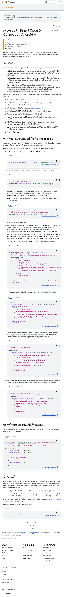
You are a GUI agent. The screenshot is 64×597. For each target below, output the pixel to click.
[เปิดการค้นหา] (39, 2)
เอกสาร (11, 26)
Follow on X (26, 553)
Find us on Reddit (27, 550)
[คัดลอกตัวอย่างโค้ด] (59, 161)
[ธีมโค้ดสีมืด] (56, 161)
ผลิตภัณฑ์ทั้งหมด (6, 582)
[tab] (10, 156)
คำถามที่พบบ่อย (47, 561)
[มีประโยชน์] (57, 26)
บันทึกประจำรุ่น (47, 555)
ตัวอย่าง (4, 553)
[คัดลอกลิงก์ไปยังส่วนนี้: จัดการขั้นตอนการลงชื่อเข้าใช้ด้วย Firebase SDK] (56, 139)
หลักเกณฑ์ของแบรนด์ (48, 558)
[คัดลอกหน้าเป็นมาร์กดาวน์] (40, 34)
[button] (10, 156)
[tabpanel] (34, 163)
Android (4, 571)
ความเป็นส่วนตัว (12, 589)
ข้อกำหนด (4, 589)
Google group (47, 553)
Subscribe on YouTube (28, 555)
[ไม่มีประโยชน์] (59, 26)
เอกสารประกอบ (7, 7)
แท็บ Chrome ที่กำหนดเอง (26, 227)
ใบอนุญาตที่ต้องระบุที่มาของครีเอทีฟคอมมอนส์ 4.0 (29, 532)
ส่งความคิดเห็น (55, 30)
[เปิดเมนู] (2, 2)
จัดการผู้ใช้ (52, 491)
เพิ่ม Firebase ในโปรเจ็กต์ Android (16, 100)
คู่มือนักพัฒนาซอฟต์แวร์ (8, 547)
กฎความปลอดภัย (42, 494)
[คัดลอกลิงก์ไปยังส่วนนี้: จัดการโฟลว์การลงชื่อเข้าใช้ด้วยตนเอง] (44, 425)
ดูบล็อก (24, 547)
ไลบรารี (4, 555)
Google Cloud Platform (8, 579)
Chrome (4, 574)
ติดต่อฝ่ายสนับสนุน (47, 547)
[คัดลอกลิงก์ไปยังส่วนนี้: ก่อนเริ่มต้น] (16, 64)
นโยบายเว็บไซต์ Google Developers (36, 534)
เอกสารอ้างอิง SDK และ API (8, 550)
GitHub (4, 558)
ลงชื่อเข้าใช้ (59, 2)
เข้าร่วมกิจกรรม (26, 558)
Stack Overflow (47, 550)
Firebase (5, 26)
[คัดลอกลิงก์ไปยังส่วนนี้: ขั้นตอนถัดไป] (19, 477)
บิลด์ (16, 26)
